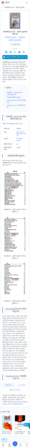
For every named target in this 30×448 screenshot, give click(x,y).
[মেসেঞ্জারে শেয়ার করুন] (10, 52)
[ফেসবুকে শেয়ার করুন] (6, 52)
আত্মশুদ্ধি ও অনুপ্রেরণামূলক (15, 40)
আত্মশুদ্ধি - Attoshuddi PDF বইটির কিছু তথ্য (14, 93)
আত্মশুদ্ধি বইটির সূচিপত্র (13, 97)
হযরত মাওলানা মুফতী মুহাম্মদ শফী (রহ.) (21, 133)
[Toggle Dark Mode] (27, 2)
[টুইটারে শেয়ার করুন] (23, 52)
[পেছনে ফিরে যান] (2, 7)
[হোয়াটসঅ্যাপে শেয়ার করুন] (15, 52)
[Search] (15, 443)
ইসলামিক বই (22, 37)
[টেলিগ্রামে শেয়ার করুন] (19, 52)
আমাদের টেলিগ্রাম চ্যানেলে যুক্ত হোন (16, 57)
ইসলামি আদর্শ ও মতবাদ (10, 37)
